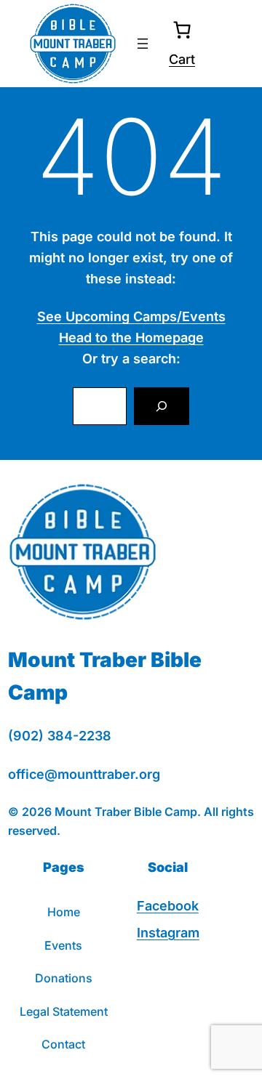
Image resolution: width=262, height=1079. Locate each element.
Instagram (168, 932)
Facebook (168, 905)
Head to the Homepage (131, 337)
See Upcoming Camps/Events (131, 316)
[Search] (161, 406)
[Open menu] (142, 43)
